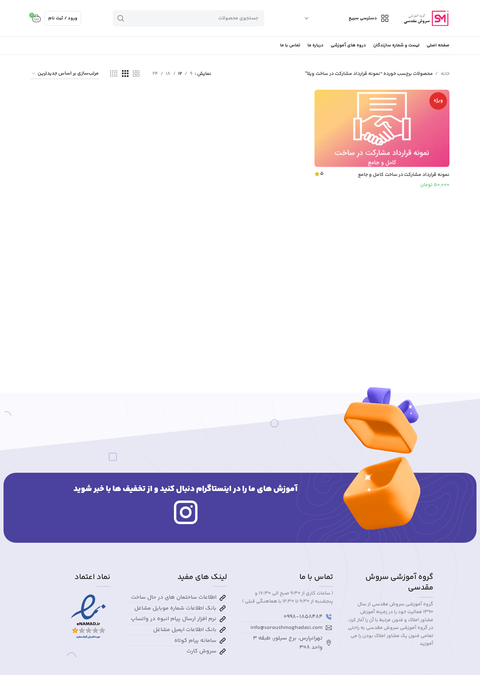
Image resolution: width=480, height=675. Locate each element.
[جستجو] (121, 18)
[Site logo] (425, 18)
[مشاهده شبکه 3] (125, 74)
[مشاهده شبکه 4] (113, 74)
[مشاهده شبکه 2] (136, 74)
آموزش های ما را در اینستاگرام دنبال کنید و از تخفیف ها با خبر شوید (185, 489)
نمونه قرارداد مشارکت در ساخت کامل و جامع (403, 175)
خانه (444, 74)
